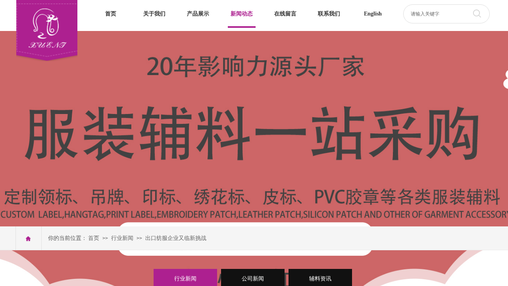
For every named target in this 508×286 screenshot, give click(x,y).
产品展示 (198, 14)
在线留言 (285, 14)
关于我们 (154, 14)
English (373, 14)
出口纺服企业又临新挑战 (175, 238)
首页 (110, 14)
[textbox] (438, 14)
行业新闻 (122, 238)
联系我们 (329, 14)
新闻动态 (242, 14)
